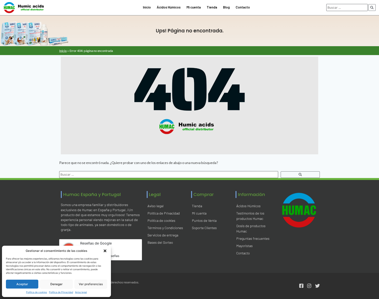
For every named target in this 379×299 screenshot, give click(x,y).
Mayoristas (244, 246)
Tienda (212, 7)
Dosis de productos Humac (250, 228)
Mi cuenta (194, 7)
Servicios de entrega (162, 235)
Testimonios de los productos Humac (250, 216)
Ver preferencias (91, 284)
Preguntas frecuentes (252, 238)
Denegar (56, 284)
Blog (226, 7)
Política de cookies (36, 292)
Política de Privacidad (61, 292)
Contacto (243, 7)
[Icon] (301, 286)
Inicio (147, 7)
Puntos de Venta (204, 220)
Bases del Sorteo (160, 242)
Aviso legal (81, 292)
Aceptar (22, 284)
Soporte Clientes (204, 228)
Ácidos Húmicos (169, 7)
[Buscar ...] (372, 7)
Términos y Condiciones (165, 228)
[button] (105, 251)
